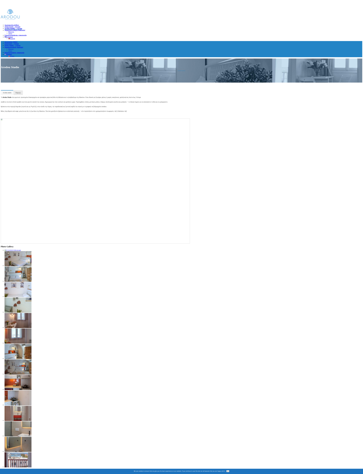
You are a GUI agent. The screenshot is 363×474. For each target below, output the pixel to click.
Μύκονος (11, 32)
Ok (227, 471)
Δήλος (10, 33)
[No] (361, 471)
